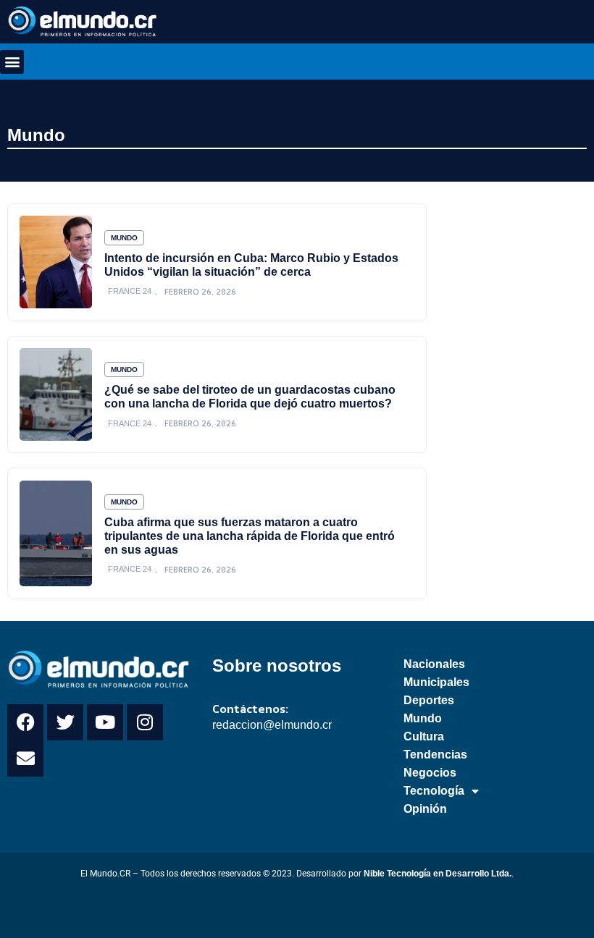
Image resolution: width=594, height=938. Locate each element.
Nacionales (434, 664)
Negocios (429, 772)
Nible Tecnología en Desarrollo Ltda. (437, 874)
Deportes (428, 700)
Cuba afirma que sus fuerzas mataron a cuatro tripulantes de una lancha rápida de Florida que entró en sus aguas (249, 535)
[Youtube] (105, 722)
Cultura (423, 736)
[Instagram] (145, 722)
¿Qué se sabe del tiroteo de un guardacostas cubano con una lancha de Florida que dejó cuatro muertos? (250, 396)
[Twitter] (65, 722)
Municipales (436, 682)
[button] (12, 62)
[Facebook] (25, 722)
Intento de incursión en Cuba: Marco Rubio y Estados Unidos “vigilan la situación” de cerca (251, 264)
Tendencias (435, 754)
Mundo (36, 135)
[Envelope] (25, 758)
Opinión (425, 809)
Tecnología (433, 791)
